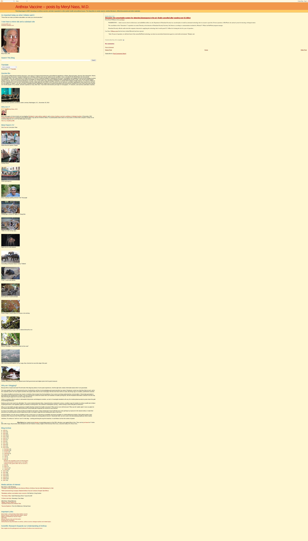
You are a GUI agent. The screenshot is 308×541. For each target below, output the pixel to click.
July (5, 456)
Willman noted (114, 31)
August (6, 455)
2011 (4, 474)
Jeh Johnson (172, 25)
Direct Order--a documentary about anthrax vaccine (14, 514)
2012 (4, 472)
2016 (4, 444)
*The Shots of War (6, 495)
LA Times (121, 20)
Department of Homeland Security (162, 22)
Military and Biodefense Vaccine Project (11, 516)
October (6, 452)
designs (37, 422)
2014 (4, 447)
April (5, 465)
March (5, 466)
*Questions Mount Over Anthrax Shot (11, 503)
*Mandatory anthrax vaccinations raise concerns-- (21, 493)
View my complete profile (7, 120)
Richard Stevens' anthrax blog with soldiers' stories (14, 515)
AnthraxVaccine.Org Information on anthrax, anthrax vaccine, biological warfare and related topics (26, 521)
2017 (4, 443)
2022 (4, 435)
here (5, 127)
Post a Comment (109, 47)
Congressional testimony (7, 117)
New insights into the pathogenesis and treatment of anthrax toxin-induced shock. (22, 528)
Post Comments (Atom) (119, 53)
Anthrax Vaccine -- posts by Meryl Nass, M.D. (52, 6)
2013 (4, 470)
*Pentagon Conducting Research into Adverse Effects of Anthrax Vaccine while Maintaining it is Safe (27, 488)
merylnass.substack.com (7, 25)
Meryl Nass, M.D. (13, 109)
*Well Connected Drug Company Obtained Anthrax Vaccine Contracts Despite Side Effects (25, 490)
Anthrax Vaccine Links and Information (11, 519)
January (6, 469)
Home (206, 50)
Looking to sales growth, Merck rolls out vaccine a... (16, 463)
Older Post (304, 50)
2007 (4, 480)
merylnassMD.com (6, 24)
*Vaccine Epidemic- (6, 506)
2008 (4, 478)
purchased (86, 422)
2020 (4, 438)
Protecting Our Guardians (7, 520)
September (7, 453)
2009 (4, 477)
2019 (4, 439)
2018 (4, 441)
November (6, 450)
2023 (4, 433)
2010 (4, 475)
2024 (4, 432)
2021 (4, 436)
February (6, 468)
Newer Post (108, 50)
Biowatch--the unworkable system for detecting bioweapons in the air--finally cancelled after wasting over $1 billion (148, 18)
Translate (13, 69)
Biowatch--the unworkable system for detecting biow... (16, 460)
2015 (4, 446)
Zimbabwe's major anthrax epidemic (37, 116)
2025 (4, 430)
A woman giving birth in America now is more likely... (16, 462)
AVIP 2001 (4, 517)
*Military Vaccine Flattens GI (8, 502)
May (5, 459)
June (5, 457)
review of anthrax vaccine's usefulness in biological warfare (66, 116)
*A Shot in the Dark (6, 498)
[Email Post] (123, 40)
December (6, 449)
